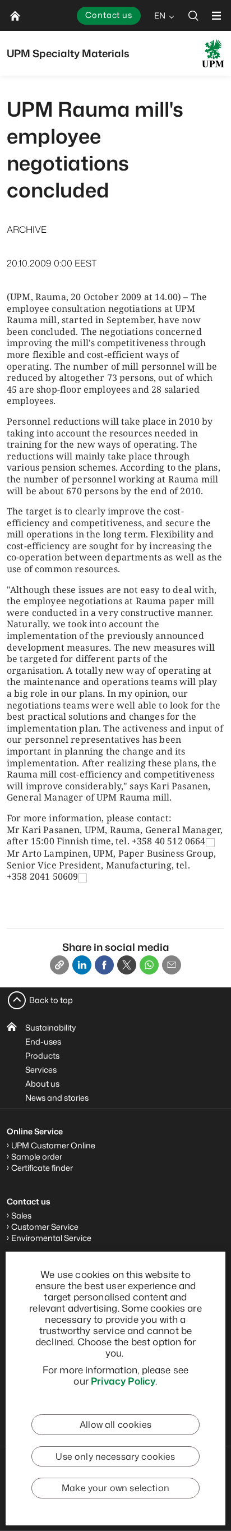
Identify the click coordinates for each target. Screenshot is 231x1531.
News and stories (57, 1098)
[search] (193, 15)
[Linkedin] (81, 964)
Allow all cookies (115, 1424)
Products (42, 1055)
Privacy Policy (123, 1380)
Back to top (51, 1000)
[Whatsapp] (149, 964)
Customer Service (44, 1227)
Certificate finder (42, 1168)
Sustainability (50, 1027)
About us (42, 1083)
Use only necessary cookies (115, 1456)
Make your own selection (115, 1488)
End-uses (43, 1041)
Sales (21, 1215)
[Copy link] (59, 964)
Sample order (36, 1156)
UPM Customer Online (53, 1145)
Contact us (108, 15)
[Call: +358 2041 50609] (82, 877)
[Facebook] (104, 964)
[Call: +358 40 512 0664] (210, 842)
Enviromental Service (51, 1238)
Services (41, 1069)
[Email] (171, 964)
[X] (126, 964)
